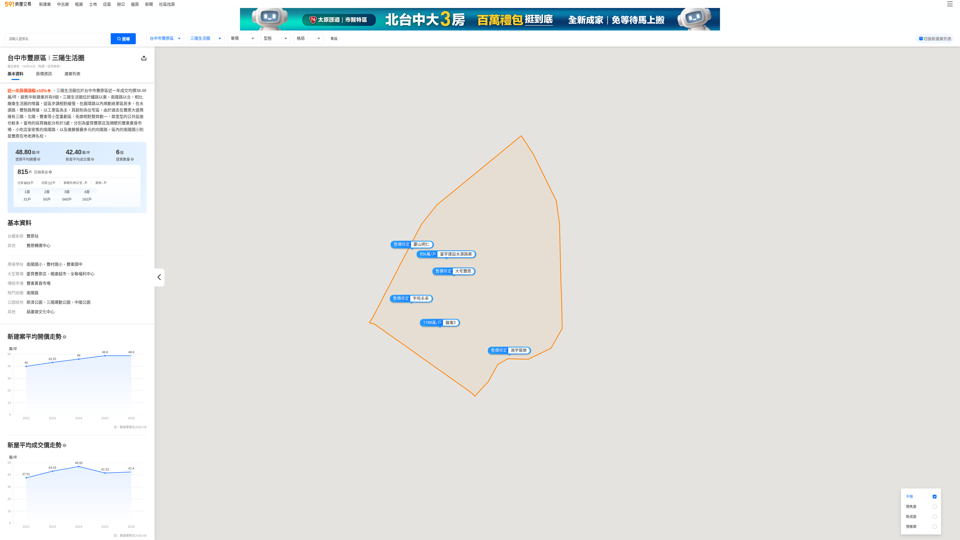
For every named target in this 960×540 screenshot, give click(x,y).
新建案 (45, 4)
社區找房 (167, 4)
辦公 (121, 4)
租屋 (79, 4)
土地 (93, 4)
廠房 (135, 4)
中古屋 (63, 4)
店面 (107, 4)
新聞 (149, 4)
